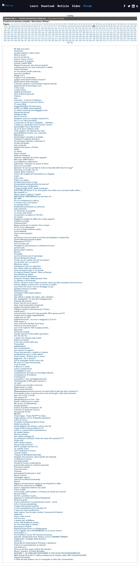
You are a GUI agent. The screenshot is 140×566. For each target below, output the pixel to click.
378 (131, 41)
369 (100, 41)
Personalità (19, 344)
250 (94, 34)
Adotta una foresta (22, 424)
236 (46, 34)
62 (19, 26)
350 (35, 41)
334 (114, 38)
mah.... (17, 235)
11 (28, 24)
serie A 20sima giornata (24, 94)
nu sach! (17, 383)
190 (22, 32)
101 (117, 26)
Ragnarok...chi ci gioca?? (25, 358)
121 (52, 28)
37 (92, 24)
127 (72, 28)
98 (109, 26)
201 (59, 32)
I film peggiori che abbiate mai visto (29, 131)
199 (53, 32)
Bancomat (18, 330)
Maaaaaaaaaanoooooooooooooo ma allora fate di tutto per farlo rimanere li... (46, 391)
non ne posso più (21, 244)
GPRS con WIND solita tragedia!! (28, 108)
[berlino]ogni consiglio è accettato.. (29, 137)
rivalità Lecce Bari (21, 221)
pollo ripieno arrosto (23, 442)
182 (128, 30)
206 (76, 32)
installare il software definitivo (27, 139)
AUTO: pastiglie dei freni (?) (26, 447)
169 (83, 30)
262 (135, 34)
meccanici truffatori (22, 73)
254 (107, 34)
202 (63, 32)
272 (35, 36)
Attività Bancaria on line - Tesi (26, 399)
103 (124, 26)
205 (73, 32)
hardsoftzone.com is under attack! (28, 354)
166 (73, 30)
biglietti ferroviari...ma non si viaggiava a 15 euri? (35, 319)
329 (97, 38)
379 (135, 41)
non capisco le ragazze (24, 350)
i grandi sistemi (20, 453)
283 (73, 36)
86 (78, 26)
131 (86, 28)
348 (29, 41)
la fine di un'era (20, 420)
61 (17, 26)
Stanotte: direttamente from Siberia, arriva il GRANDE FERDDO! (41, 537)
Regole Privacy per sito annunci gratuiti (31, 65)
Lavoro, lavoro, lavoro (23, 59)
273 (39, 36)
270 (29, 36)
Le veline (18, 151)
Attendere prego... (21, 291)
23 (57, 24)
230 (25, 34)
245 (76, 34)
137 (106, 28)
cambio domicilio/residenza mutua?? (30, 80)
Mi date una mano (21, 49)
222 (131, 32)
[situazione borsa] (21, 112)
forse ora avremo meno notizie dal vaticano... (33, 549)
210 (90, 32)
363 (80, 41)
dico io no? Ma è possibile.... (26, 121)
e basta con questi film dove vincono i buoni (33, 125)
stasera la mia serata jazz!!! (25, 326)
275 (46, 36)
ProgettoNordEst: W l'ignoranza (27, 106)
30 (74, 24)
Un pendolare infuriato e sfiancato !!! (29, 141)
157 (42, 30)
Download (47, 6)
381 (71, 43)
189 (18, 32)
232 (32, 34)
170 (87, 30)
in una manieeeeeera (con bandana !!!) (30, 508)
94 (99, 26)
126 (69, 28)
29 (72, 24)
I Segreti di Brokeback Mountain (27, 455)
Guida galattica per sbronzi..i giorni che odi (32, 426)
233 (35, 34)
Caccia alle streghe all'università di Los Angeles (34, 174)
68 (34, 26)
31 (77, 24)
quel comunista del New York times (29, 324)
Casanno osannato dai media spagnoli (30, 158)
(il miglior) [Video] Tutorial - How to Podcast (32, 272)
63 (22, 26)
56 (5, 26)
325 (83, 38)
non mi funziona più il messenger (28, 256)
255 (111, 34)
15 (37, 24)
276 (49, 36)
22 (55, 24)
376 (124, 41)
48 (119, 24)
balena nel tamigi (21, 340)
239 (56, 34)
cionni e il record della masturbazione (30, 430)
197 (46, 32)
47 (116, 24)
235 (42, 34)
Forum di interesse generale (32, 19)
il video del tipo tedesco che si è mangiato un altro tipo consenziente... (44, 559)
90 (88, 26)
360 (70, 41)
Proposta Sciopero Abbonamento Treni (30, 278)
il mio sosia (19, 88)
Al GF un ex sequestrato (24, 227)
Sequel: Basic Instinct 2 (24, 172)
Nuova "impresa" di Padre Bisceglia (29, 551)
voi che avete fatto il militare (26, 524)
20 (50, 24)
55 (136, 24)
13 (32, 24)
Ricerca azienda (20, 434)
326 (87, 38)
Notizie (63, 6)
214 (104, 32)
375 (121, 41)
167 (76, 30)
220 (124, 32)
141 (120, 28)
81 (66, 26)
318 (59, 38)
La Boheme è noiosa (22, 459)
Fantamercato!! (20, 223)
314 (46, 38)
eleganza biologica (22, 557)
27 (67, 24)
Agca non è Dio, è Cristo (24, 395)
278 (56, 36)
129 (79, 28)
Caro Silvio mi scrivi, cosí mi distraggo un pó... (34, 287)
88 (83, 26)
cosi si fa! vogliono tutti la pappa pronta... (32, 328)
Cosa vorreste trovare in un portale (28, 270)
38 (94, 24)
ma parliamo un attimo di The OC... (29, 215)
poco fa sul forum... (22, 57)
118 (42, 28)
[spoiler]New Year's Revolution (27, 127)
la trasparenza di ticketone (25, 375)
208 (83, 32)
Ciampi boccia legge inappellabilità (29, 315)
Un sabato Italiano (21, 432)
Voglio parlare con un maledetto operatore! (32, 418)
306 (18, 38)
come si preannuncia (23, 369)
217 (114, 32)
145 (134, 28)
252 (100, 34)
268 (22, 36)
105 (131, 26)
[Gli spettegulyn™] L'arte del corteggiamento (33, 299)
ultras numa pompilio (23, 233)
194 (35, 32)
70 (39, 26)
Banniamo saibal (21, 264)
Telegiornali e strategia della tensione (30, 539)
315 (49, 38)
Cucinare (18, 471)
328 (93, 38)
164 (66, 30)
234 (39, 34)
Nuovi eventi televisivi (23, 389)
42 (104, 24)
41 (101, 24)
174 (100, 30)
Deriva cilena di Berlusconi (25, 276)
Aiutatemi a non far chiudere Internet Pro (31, 119)
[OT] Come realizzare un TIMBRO (28, 486)
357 (59, 41)
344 (15, 41)
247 (83, 34)
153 (29, 30)
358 (63, 41)
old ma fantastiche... (22, 348)
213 (100, 32)
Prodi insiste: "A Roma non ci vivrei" (29, 356)
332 (107, 38)
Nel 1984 (17, 199)
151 (22, 30)
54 (133, 24)
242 (66, 34)
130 (82, 28)
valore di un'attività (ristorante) (27, 479)
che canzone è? (20, 397)
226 (12, 34)
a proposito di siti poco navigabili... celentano (33, 123)
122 (55, 28)
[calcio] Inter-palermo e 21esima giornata (31, 465)
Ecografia (18, 254)
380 (68, 43)
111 (19, 28)
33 (82, 24)
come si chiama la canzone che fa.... (29, 102)
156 (39, 30)
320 (66, 38)
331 (104, 38)
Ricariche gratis (20, 500)
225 (8, 34)
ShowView (18, 51)
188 (15, 32)
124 (62, 28)
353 (46, 41)
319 (63, 38)
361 (73, 41)
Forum (87, 6)
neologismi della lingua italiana (27, 293)
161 (56, 30)
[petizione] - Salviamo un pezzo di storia (31, 164)
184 (135, 30)
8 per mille (18, 178)
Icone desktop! (20, 231)
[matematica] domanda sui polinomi (29, 207)
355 (53, 41)
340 (134, 38)
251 (97, 34)
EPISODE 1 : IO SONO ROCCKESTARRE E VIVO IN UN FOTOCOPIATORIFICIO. (47, 553)
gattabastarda (19, 346)
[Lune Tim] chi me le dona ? (26, 303)
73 (46, 26)
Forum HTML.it (10, 19)
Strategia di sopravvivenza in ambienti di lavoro (34, 246)
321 (69, 38)
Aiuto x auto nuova (22, 516)
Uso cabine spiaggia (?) (24, 436)
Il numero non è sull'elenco (25, 203)
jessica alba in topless (23, 250)
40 (99, 24)
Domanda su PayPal (22, 527)
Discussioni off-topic (40, 21)
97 (107, 26)
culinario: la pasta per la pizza (27, 410)
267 (18, 36)
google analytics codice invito (27, 53)
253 (104, 34)
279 (59, 36)
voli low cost (19, 518)
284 (76, 36)
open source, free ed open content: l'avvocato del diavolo (38, 512)
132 (89, 28)
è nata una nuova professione (26, 510)
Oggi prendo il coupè (23, 387)
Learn (34, 6)
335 (117, 38)
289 (94, 36)
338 (128, 38)
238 (53, 34)
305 (15, 38)
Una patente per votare (23, 274)
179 (117, 30)
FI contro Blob (20, 104)
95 (102, 26)
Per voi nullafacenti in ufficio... (27, 201)
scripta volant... (20, 90)
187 (12, 32)
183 (131, 30)
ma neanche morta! (22, 412)
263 (5, 36)
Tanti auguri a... (20, 322)
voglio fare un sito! (22, 317)
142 (123, 28)
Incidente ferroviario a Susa (25, 182)
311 (35, 38)
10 (25, 24)
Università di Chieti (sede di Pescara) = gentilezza (35, 543)
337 (124, 38)
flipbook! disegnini (22, 155)
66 (29, 26)
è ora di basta (20, 365)
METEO (17, 414)
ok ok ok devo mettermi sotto (26, 129)
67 (32, 26)
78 (59, 26)
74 (49, 26)
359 (66, 41)
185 (5, 32)
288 (90, 36)
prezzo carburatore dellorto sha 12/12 (30, 488)
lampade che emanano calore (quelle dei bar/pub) (35, 457)
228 (18, 34)
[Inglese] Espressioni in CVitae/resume (30, 529)
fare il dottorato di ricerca (25, 451)
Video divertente (21, 69)
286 (83, 36)
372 (111, 41)
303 (8, 38)
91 (91, 26)
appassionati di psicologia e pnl (27, 86)
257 (117, 34)
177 (111, 30)
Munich (17, 252)
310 (32, 38)
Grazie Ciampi (20, 153)
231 (29, 34)
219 (121, 32)
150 (18, 30)
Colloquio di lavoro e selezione (27, 266)
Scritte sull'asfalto (21, 143)
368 (97, 41)
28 (69, 24)
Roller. (17, 149)
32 (79, 24)
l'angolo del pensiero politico (26, 506)
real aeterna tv (20, 547)
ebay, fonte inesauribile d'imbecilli (28, 305)
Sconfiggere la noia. (22, 371)
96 (104, 26)
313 (42, 38)
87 (81, 26)
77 (56, 26)
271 (32, 36)
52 (128, 24)
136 (103, 28)
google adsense (20, 406)
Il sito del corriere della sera (26, 342)
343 (12, 41)
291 (100, 36)
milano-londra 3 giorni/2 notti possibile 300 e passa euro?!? (39, 313)
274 (42, 36)
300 (131, 36)
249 (90, 34)
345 (18, 41)
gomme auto (19, 248)
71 (42, 26)
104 (128, 26)
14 (35, 24)
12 (30, 24)
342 (8, 41)
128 (76, 28)
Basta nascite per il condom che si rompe (31, 225)
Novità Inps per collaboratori (26, 186)
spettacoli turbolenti (22, 92)
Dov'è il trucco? (20, 116)
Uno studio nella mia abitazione (27, 268)
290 (97, 36)
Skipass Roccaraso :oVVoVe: (26, 147)
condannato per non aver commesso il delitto (33, 67)
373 (114, 41)
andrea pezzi (19, 311)
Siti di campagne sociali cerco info (29, 360)
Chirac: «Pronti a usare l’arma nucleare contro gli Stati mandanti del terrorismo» (48, 283)
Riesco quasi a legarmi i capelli (27, 194)
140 (117, 28)
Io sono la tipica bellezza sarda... (28, 229)
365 (87, 41)
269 (25, 36)
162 (59, 30)
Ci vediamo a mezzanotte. (25, 281)
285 (80, 36)
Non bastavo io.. (21, 192)
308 (25, 38)
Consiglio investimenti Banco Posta (29, 422)
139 (113, 28)
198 (49, 32)
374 (117, 41)
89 (86, 26)
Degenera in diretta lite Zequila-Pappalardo (32, 498)
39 (96, 24)
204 (70, 32)
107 (5, 28)
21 (52, 24)
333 (111, 38)
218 (117, 32)
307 (22, 38)
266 (15, 36)
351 (39, 41)
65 (27, 26)
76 (54, 26)
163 (63, 30)
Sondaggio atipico (22, 477)
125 (65, 28)
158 (46, 30)
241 (63, 34)
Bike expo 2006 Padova (24, 160)
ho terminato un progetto (24, 211)
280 (63, 36)
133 (93, 28)
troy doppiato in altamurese (25, 162)
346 (22, 41)
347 (25, 41)
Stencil (17, 481)
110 (16, 28)
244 (73, 34)
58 (10, 26)
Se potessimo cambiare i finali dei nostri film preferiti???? (39, 438)
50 (124, 24)
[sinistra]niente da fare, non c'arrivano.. (30, 133)
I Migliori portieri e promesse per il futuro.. (32, 309)
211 (94, 32)
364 (83, 41)
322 (73, 38)
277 (53, 36)
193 (32, 32)
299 (128, 36)
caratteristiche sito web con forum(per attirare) (33, 373)
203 (66, 32)
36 (89, 24)
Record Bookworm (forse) (25, 258)
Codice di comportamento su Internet (30, 545)
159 (49, 30)
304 (12, 38)
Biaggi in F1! (19, 75)
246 (80, 34)
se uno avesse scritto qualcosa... (28, 71)
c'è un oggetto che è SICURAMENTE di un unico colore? (38, 531)
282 (70, 36)
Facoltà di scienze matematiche (27, 463)
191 (25, 32)
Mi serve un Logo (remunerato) (27, 363)
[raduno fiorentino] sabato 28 (26, 307)
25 (62, 24)
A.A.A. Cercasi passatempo (25, 504)
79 (61, 26)
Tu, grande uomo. (21, 449)
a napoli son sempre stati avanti (27, 338)
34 (84, 24)
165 (70, 30)
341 (5, 41)
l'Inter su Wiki (20, 490)
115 (32, 28)
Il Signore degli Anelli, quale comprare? (31, 188)
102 (121, 26)
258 (121, 34)
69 (37, 26)
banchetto (18, 295)
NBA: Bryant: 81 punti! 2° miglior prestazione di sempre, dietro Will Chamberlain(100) (50, 555)
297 (121, 36)
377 (128, 41)
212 (97, 32)
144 (130, 28)
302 (5, 38)
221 (128, 32)
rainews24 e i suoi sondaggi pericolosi (30, 379)
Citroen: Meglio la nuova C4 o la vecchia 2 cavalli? (35, 285)
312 (39, 38)
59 (12, 26)
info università (20, 145)
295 (114, 36)
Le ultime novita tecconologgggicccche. (31, 110)
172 (94, 30)
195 (39, 32)
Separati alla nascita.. (23, 301)
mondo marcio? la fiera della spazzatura (31, 334)
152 (25, 30)
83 (71, 26)
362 (76, 41)
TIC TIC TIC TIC (20, 336)
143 (127, 28)
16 (40, 24)
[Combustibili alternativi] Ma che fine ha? (31, 184)
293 (107, 36)
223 (134, 32)
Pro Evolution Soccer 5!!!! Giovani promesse (33, 535)
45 (111, 24)
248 (87, 34)
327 (90, 38)
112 (22, 28)
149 (15, 30)
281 (66, 36)
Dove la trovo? (20, 55)
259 (124, 34)
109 (12, 28)
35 (87, 24)
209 (87, 32)
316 (52, 38)
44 (109, 24)
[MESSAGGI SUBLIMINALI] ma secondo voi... (33, 196)
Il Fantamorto (19, 377)
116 (35, 28)
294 (111, 36)
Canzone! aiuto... (21, 469)
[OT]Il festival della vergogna (26, 82)
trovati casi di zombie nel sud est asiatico (31, 260)
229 (22, 34)
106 (135, 26)
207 (80, 32)
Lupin (16, 176)
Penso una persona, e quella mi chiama (31, 352)
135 (100, 28)
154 (32, 30)
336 (121, 38)
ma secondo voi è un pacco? (26, 262)
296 (117, 36)
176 (107, 30)
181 (124, 30)
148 (12, 30)
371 (107, 41)
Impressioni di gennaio (24, 61)
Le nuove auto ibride (23, 213)
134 (96, 28)
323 (76, 38)
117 (38, 28)
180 (121, 30)
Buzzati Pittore (20, 494)
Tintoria (17, 96)
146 (5, 30)
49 (121, 24)
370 (104, 41)
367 (94, 41)
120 (48, 28)
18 (45, 24)
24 (60, 24)
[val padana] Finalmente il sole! (27, 473)
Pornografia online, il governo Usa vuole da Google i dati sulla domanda (45, 393)
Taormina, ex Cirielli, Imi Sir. (26, 170)
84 (74, 26)
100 (114, 26)
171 (90, 30)
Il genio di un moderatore (25, 78)
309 (29, 38)
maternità (18, 514)
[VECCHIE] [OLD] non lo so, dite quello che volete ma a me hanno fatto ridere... (47, 190)
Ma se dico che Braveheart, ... (26, 404)
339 (131, 38)
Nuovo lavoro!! (20, 475)
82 (69, 26)
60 (14, 26)
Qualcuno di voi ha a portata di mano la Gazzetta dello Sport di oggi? (43, 168)
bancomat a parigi (21, 332)
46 (114, 24)
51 (126, 24)
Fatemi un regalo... (22, 180)
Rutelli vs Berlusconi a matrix (26, 401)
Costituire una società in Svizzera (28, 385)
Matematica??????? (22, 242)
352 (42, 41)
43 (106, 24)
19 (47, 24)
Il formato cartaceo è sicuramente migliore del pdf (35, 84)
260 (128, 34)
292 (104, 36)
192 (29, 32)
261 (131, 34)
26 (64, 24)
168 (80, 30)
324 (80, 38)
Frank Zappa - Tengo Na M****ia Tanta (30, 416)
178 (114, 30)
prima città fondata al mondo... (27, 522)
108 (9, 28)
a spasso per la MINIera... (25, 520)
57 (7, 26)
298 (124, 36)
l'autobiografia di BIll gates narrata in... (30, 381)
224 (5, 34)
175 (104, 30)
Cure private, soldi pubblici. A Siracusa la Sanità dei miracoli (40, 492)
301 (135, 36)
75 (51, 26)
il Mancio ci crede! (22, 367)
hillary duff (18, 440)
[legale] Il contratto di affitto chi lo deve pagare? (34, 219)
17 (42, 24)
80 (64, 26)
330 (100, 38)
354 (49, 41)
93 (97, 26)
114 (29, 28)
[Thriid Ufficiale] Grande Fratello (27, 240)
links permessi (20, 209)
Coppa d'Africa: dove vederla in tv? (29, 428)
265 (12, 36)
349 (32, 41)
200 (56, 32)
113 (25, 28)
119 (45, 28)
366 (90, 41)
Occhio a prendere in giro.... (26, 496)
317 (56, 38)
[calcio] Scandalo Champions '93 (28, 408)
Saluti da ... (19, 541)
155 (35, 30)
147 (8, 30)
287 (87, 36)
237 (49, 34)
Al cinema (18, 217)
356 (56, 41)
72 (44, 26)
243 (70, 34)
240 (59, 34)
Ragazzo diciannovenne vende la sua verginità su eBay (37, 483)
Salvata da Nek (20, 114)
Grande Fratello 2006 (23, 63)
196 (42, 32)
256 (114, 34)
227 (15, 34)
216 (111, 32)
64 (24, 26)
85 (76, 26)
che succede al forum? (23, 445)
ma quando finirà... (22, 205)
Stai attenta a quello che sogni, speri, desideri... (34, 297)
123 (59, 28)
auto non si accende (22, 166)
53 (131, 24)
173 (97, 30)
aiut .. (16, 98)
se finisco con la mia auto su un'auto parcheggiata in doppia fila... (42, 237)
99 (112, 26)
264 (8, 36)
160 (53, 30)
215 (107, 32)
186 (8, 32)
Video (76, 6)
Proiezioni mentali (22, 467)
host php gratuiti (21, 461)
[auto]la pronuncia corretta (25, 289)
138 (110, 28)
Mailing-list (19, 135)
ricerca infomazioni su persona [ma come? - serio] (35, 502)
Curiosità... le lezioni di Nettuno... (28, 100)
